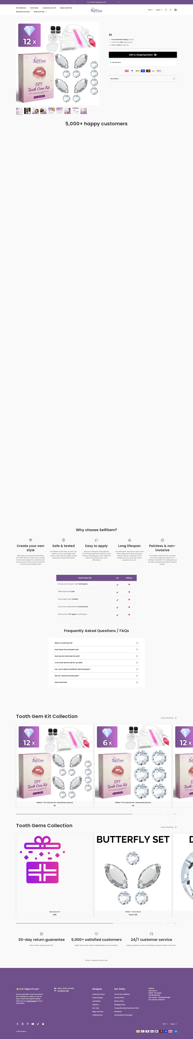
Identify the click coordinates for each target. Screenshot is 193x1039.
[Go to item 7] (67, 111)
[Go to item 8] (75, 111)
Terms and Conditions (122, 994)
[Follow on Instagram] (22, 1024)
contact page (31, 1001)
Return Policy (119, 1001)
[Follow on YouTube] (32, 1024)
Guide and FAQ (39, 12)
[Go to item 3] (35, 111)
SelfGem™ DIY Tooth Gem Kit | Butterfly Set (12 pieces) (54, 802)
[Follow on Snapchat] (43, 1024)
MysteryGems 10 (54, 912)
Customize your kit (49, 8)
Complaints (96, 1001)
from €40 (130, 39)
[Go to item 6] (59, 111)
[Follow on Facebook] (17, 1024)
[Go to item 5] (51, 111)
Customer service (98, 994)
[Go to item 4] (43, 111)
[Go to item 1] (19, 111)
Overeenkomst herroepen (123, 1015)
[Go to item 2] (27, 111)
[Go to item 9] (83, 111)
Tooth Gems (34, 8)
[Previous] (74, 2)
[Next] (118, 2)
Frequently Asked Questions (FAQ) (126, 1008)
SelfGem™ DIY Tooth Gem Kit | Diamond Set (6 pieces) (133, 802)
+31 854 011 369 (63, 991)
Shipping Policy (119, 1005)
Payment (95, 1005)
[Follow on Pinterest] (27, 1024)
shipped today (127, 42)
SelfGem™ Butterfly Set (133, 912)
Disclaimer (118, 1011)
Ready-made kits (66, 8)
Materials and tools (23, 12)
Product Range (97, 998)
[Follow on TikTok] (38, 1024)
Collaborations (97, 1015)
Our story (95, 1008)
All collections (21, 8)
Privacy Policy (119, 998)
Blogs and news (97, 1011)
